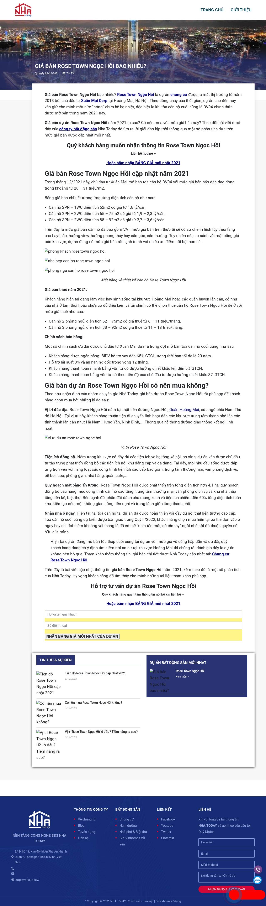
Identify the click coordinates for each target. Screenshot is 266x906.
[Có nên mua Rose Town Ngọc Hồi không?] (49, 713)
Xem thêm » (182, 676)
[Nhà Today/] (23, 9)
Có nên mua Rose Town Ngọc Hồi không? (93, 703)
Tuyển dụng (86, 832)
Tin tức (70, 73)
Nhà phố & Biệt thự (133, 832)
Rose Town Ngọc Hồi (135, 94)
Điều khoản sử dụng (168, 901)
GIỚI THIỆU (241, 9)
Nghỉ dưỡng (128, 826)
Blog (81, 826)
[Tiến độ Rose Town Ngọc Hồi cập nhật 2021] (49, 683)
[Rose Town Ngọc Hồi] (161, 681)
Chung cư (126, 819)
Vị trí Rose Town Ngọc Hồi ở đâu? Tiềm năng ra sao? (101, 732)
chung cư (178, 94)
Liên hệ (83, 838)
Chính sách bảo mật (141, 901)
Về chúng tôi (87, 819)
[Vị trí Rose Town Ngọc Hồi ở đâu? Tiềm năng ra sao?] (49, 745)
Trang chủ (212, 9)
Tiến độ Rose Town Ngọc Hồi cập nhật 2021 (95, 673)
